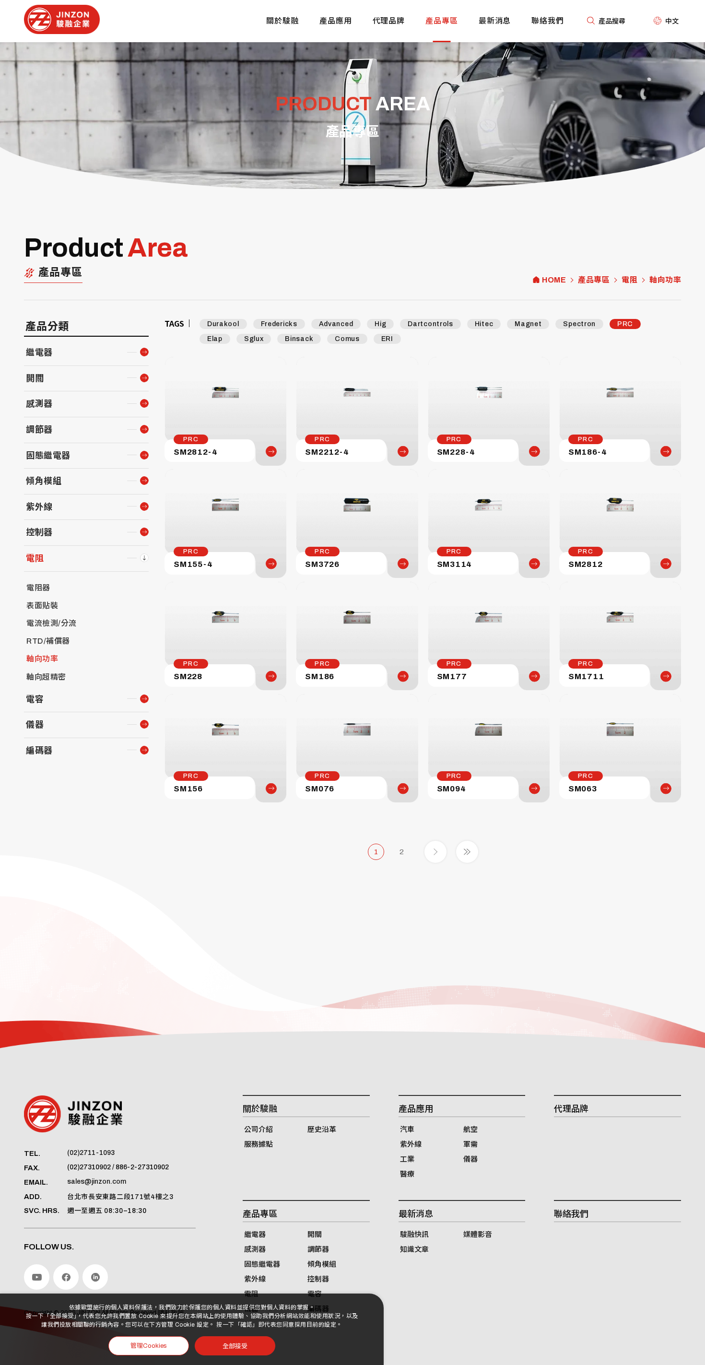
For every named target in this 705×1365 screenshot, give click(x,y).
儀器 (35, 725)
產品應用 (335, 21)
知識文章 (414, 1249)
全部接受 (235, 1345)
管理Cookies (148, 1345)
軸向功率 (665, 280)
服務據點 (258, 1144)
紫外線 (39, 507)
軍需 (470, 1144)
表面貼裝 (42, 605)
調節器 (39, 430)
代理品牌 (389, 21)
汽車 (407, 1129)
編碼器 (39, 750)
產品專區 (441, 21)
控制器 (39, 532)
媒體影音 (477, 1234)
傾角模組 (43, 481)
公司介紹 (258, 1129)
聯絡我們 (547, 21)
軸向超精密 (46, 677)
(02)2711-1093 (91, 1152)
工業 (407, 1159)
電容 (35, 699)
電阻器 (38, 588)
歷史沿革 (321, 1129)
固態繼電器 (48, 455)
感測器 (39, 404)
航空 (470, 1129)
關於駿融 (282, 21)
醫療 (407, 1174)
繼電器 (39, 352)
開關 (35, 378)
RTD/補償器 (48, 641)
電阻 (629, 280)
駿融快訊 (414, 1234)
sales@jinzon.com (96, 1181)
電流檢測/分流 (51, 623)
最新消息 (495, 21)
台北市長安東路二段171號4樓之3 (120, 1196)
